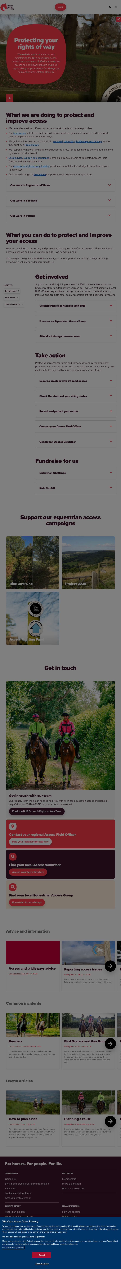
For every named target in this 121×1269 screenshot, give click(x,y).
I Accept (41, 1255)
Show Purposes (42, 1263)
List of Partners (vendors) (13, 1247)
